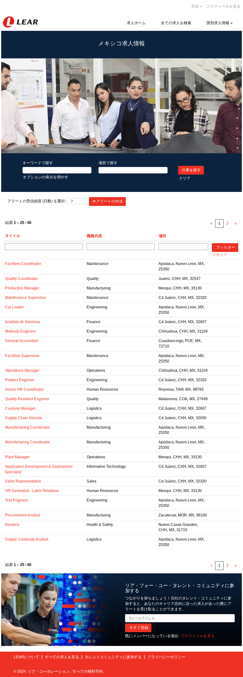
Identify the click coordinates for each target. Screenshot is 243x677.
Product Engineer (19, 380)
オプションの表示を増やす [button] (45, 177)
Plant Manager (17, 457)
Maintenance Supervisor (25, 298)
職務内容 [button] (94, 236)
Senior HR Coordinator (24, 389)
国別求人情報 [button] (218, 23)
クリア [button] (184, 178)
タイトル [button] (12, 236)
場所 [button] (162, 236)
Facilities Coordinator (23, 264)
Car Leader (14, 307)
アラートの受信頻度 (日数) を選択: (36, 201)
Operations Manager (22, 370)
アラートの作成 (109, 201)
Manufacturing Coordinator (27, 427)
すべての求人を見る (62, 657)
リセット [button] (219, 254)
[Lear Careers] (20, 21)
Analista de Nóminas (22, 322)
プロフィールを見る (223, 6)
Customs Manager (20, 408)
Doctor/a (12, 525)
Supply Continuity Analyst (26, 539)
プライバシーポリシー (166, 657)
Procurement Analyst (22, 515)
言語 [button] (195, 6)
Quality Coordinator (21, 279)
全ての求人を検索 (176, 23)
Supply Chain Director (23, 418)
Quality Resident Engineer (27, 399)
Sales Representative (23, 481)
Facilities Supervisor (22, 356)
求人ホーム (136, 23)
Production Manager (22, 288)
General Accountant (21, 341)
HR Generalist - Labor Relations (32, 491)
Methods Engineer (20, 331)
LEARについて (26, 657)
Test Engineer (16, 500)
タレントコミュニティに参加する (113, 657)
